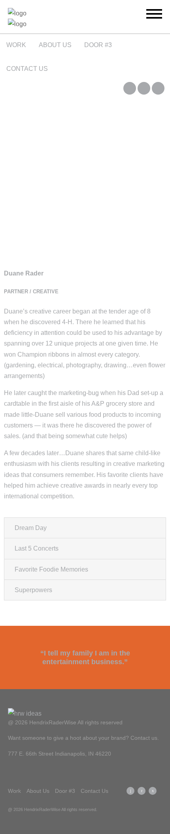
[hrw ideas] (52, 18)
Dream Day (31, 527)
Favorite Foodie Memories (51, 569)
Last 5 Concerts (37, 548)
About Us (55, 45)
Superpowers (33, 590)
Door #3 (98, 45)
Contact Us (27, 68)
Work (16, 45)
